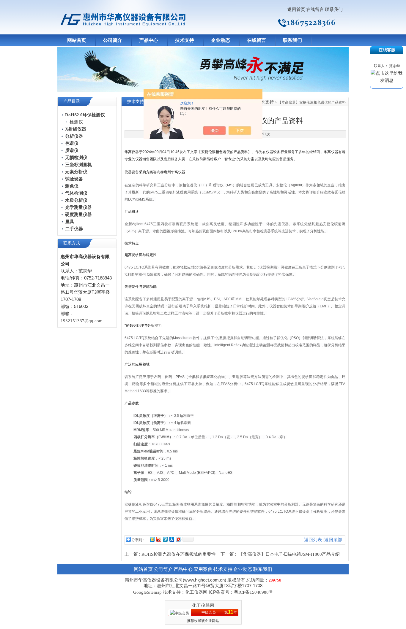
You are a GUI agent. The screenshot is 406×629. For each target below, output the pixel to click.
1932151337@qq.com (82, 320)
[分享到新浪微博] (158, 539)
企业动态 (220, 40)
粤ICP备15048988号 (253, 592)
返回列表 (313, 539)
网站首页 (76, 40)
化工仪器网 (203, 605)
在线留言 (315, 9)
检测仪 (76, 122)
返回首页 (296, 9)
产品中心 (148, 40)
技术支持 (184, 40)
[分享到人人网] (171, 539)
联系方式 (71, 243)
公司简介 (112, 40)
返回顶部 (333, 539)
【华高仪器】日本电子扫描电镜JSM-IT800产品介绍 (289, 554)
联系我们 (334, 9)
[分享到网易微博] (178, 539)
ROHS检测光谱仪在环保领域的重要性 (178, 554)
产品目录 (71, 101)
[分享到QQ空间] (152, 539)
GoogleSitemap (147, 592)
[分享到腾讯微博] (165, 539)
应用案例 (203, 569)
